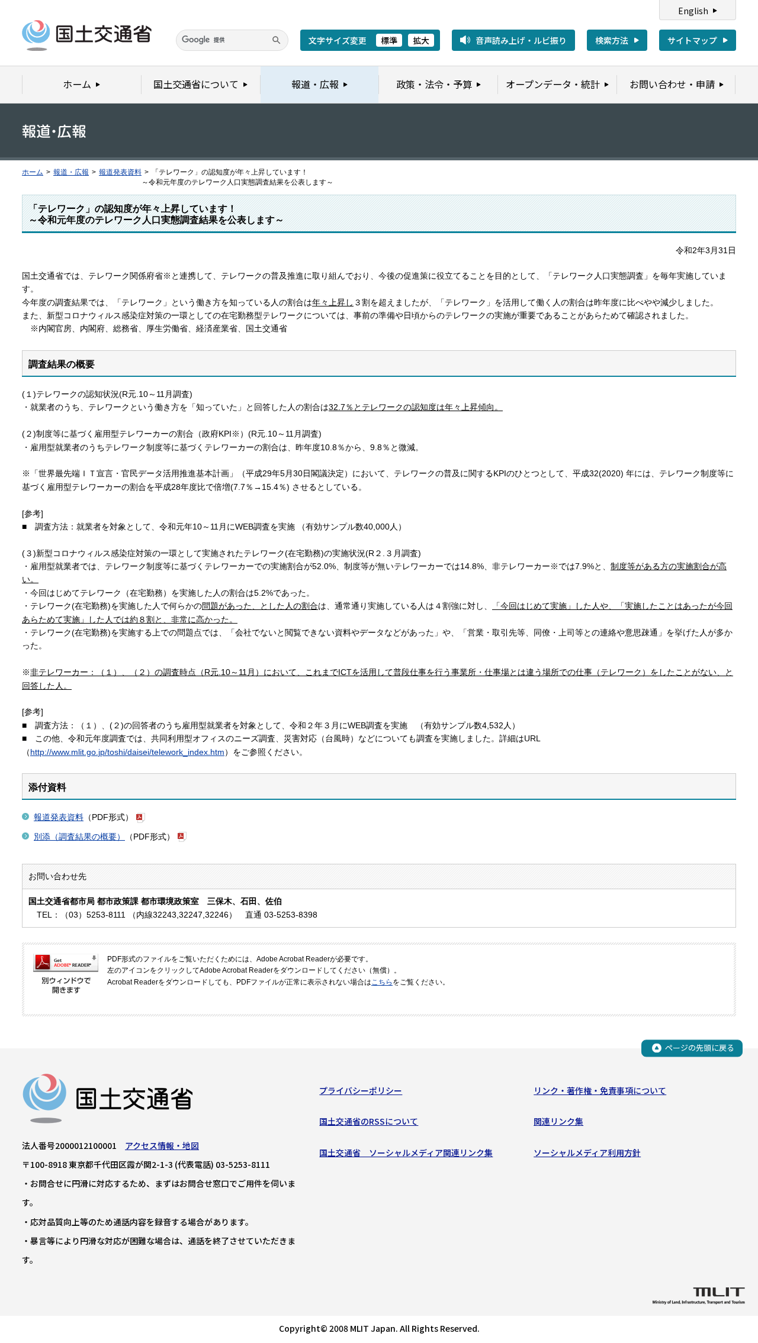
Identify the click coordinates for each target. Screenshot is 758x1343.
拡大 (421, 40)
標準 (389, 40)
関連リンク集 (558, 1121)
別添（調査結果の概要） (79, 836)
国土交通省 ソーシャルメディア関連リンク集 (406, 1152)
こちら (382, 982)
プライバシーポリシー (360, 1090)
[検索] (276, 40)
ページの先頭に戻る (699, 1047)
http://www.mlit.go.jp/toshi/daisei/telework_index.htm (127, 752)
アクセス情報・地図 (162, 1145)
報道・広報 (71, 172)
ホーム (32, 172)
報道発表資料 (120, 172)
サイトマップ (692, 40)
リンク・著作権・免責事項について (600, 1090)
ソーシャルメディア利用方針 (587, 1152)
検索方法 (611, 40)
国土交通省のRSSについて (368, 1121)
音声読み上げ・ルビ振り (521, 40)
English (693, 11)
